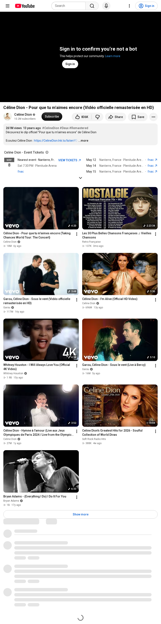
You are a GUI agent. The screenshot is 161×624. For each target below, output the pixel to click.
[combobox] (69, 5)
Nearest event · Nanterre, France (39, 159)
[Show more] (80, 177)
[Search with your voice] (106, 6)
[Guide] (7, 5)
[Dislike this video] (97, 117)
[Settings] (129, 5)
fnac (21, 171)
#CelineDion (50, 128)
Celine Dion (23, 115)
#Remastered (78, 128)
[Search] (92, 6)
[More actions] (153, 117)
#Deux (64, 128)
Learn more (112, 56)
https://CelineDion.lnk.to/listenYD (56, 140)
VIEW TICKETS (68, 160)
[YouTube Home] (25, 6)
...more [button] (83, 140)
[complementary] (46, 152)
